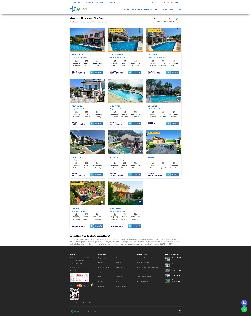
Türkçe (167, 3)
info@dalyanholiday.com (80, 271)
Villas (100, 277)
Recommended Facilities (165, 21)
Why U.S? (101, 272)
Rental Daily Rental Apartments (146, 272)
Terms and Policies (121, 267)
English (175, 3)
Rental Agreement (103, 267)
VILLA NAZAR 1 (176, 270)
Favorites (112, 3)
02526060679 (77, 264)
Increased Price (160, 19)
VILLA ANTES (115, 106)
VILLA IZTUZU (77, 55)
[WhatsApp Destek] (244, 309)
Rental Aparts (137, 9)
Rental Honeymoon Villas (144, 277)
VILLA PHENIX (77, 157)
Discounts (101, 286)
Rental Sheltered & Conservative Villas (148, 267)
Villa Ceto (114, 157)
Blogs (117, 281)
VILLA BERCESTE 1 (117, 55)
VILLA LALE (152, 106)
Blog (171, 9)
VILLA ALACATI (78, 106)
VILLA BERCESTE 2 (155, 55)
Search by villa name (95, 3)
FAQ (117, 258)
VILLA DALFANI (116, 208)
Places (157, 9)
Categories (148, 9)
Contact (178, 9)
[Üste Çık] (179, 311)
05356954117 (76, 267)
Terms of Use (119, 272)
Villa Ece (75, 208)
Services (164, 9)
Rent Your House (121, 286)
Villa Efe (151, 157)
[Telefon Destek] (244, 303)
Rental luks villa (141, 258)
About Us (118, 262)
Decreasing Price (174, 19)
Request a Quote (103, 258)
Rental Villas (125, 9)
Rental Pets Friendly (142, 281)
